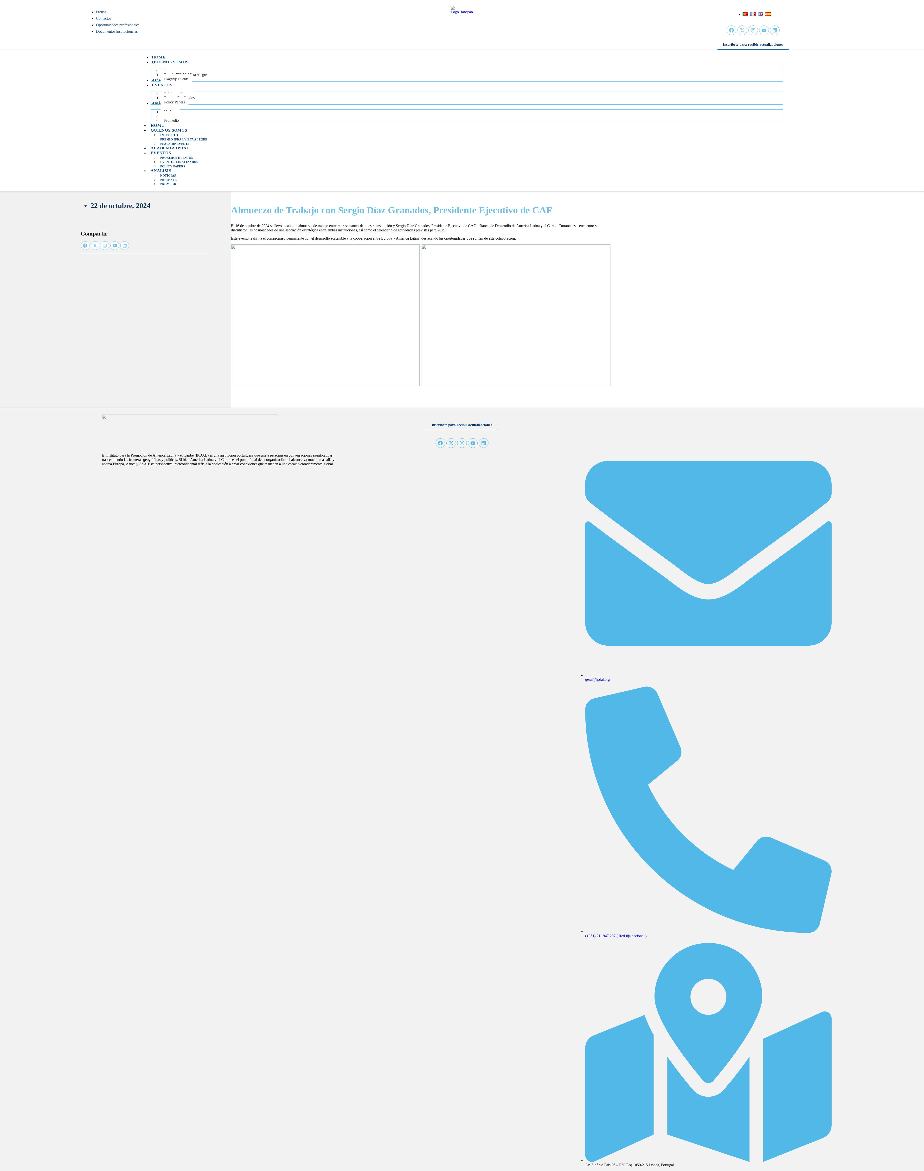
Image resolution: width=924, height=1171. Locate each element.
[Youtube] (764, 30)
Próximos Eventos (176, 157)
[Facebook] (731, 30)
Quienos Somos (169, 130)
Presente (168, 180)
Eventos (161, 153)
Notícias (168, 175)
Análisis (161, 170)
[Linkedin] (775, 30)
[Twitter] (742, 30)
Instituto (169, 135)
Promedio (169, 184)
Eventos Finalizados (179, 162)
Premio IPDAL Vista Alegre (183, 139)
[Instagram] (753, 30)
